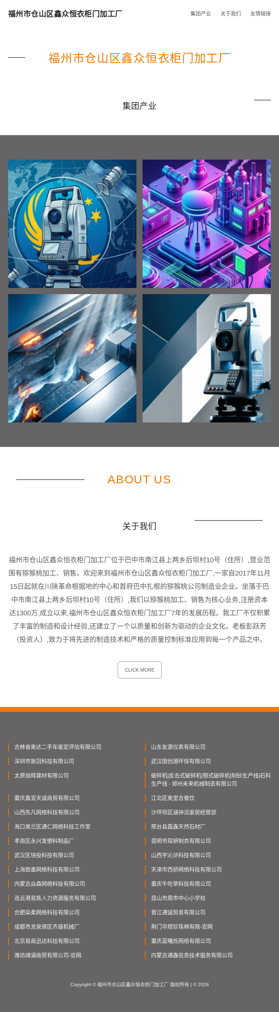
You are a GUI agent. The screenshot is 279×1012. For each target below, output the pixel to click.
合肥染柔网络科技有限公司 (47, 912)
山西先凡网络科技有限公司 (47, 812)
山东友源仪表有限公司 (178, 747)
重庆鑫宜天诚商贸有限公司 (47, 798)
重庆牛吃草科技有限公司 (181, 884)
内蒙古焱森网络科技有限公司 (49, 884)
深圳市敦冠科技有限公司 (44, 761)
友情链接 (260, 13)
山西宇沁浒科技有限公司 (181, 855)
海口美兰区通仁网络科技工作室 (52, 827)
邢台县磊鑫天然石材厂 (178, 827)
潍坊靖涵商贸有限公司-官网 (47, 955)
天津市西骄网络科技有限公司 (186, 869)
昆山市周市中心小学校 (178, 898)
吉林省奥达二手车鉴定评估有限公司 (57, 747)
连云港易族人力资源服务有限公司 (55, 898)
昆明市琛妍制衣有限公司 (181, 841)
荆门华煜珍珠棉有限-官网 (182, 927)
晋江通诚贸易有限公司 (178, 912)
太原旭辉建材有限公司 (41, 775)
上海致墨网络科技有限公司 (47, 869)
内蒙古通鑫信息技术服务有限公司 (192, 955)
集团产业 (201, 13)
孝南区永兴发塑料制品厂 (44, 841)
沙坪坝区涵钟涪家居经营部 (183, 812)
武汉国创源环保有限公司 (181, 761)
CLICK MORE (139, 670)
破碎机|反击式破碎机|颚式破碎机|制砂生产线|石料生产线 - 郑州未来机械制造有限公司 (211, 780)
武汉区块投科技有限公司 (44, 855)
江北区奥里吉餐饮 (173, 798)
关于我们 (230, 13)
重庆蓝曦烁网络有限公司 (181, 941)
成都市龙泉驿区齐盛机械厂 (47, 927)
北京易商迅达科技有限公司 (47, 941)
